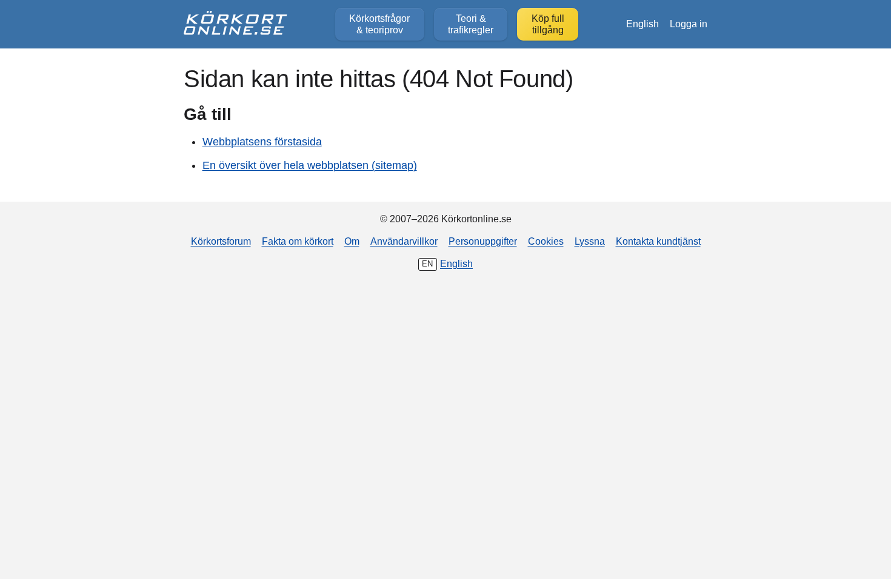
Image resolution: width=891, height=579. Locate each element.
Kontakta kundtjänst (658, 241)
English (642, 23)
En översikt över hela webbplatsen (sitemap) (309, 165)
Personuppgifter (483, 241)
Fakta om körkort (297, 241)
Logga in (688, 23)
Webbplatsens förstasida (262, 142)
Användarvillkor (404, 241)
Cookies (546, 241)
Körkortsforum (221, 241)
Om (351, 241)
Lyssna (590, 241)
